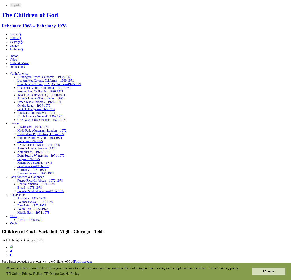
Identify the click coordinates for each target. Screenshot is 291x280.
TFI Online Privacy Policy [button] (24, 273)
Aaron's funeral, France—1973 (36, 148)
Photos (14, 56)
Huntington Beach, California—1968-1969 (44, 77)
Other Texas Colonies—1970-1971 (39, 102)
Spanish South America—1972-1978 (40, 191)
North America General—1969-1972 (40, 116)
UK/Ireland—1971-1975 (32, 127)
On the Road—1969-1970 (33, 105)
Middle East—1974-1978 (33, 212)
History (15, 34)
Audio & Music (19, 63)
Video (13, 59)
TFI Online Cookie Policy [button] (61, 273)
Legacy (14, 45)
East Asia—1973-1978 (31, 205)
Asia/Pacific (17, 194)
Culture (15, 38)
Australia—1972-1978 (31, 198)
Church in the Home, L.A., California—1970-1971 (49, 84)
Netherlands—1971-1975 (33, 152)
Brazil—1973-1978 (29, 187)
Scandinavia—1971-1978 (33, 166)
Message (16, 42)
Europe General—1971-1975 (35, 173)
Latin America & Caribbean (27, 177)
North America (19, 73)
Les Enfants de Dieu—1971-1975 (38, 144)
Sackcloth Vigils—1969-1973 (36, 109)
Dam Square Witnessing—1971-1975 (40, 155)
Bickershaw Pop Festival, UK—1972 (40, 134)
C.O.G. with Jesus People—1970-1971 (42, 119)
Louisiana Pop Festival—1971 (36, 112)
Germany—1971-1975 (31, 169)
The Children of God (30, 15)
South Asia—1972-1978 (32, 209)
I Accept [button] (268, 271)
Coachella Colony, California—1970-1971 (44, 87)
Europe (14, 123)
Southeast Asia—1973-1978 (35, 202)
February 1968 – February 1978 (34, 25)
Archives (16, 49)
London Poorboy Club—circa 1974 (39, 137)
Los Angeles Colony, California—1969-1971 (45, 80)
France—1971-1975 (30, 141)
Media (13, 223)
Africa (13, 216)
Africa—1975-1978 (29, 219)
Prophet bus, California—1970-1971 (40, 91)
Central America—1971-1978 (36, 184)
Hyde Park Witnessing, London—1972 (41, 130)
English (15, 5)
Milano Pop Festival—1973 (34, 162)
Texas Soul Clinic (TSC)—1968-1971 (41, 95)
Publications (17, 66)
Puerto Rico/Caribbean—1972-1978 (40, 180)
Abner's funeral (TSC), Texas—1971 (40, 98)
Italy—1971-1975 (28, 159)
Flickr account (83, 261)
